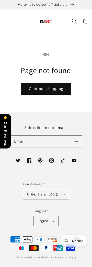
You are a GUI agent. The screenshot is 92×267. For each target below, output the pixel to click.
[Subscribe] (76, 141)
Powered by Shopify (66, 257)
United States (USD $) (42, 194)
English (43, 221)
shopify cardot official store (39, 257)
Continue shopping (46, 88)
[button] (6, 21)
